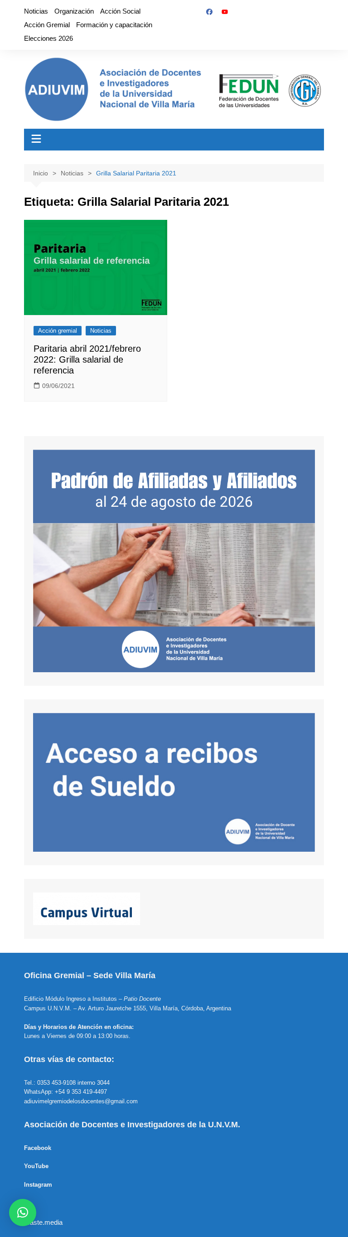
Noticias (36, 11)
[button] (22, 1212)
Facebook (37, 1148)
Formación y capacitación (114, 25)
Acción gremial (57, 330)
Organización (74, 11)
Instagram (38, 1184)
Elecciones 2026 (48, 38)
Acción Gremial (47, 25)
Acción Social (120, 11)
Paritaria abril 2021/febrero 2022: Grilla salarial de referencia (87, 359)
